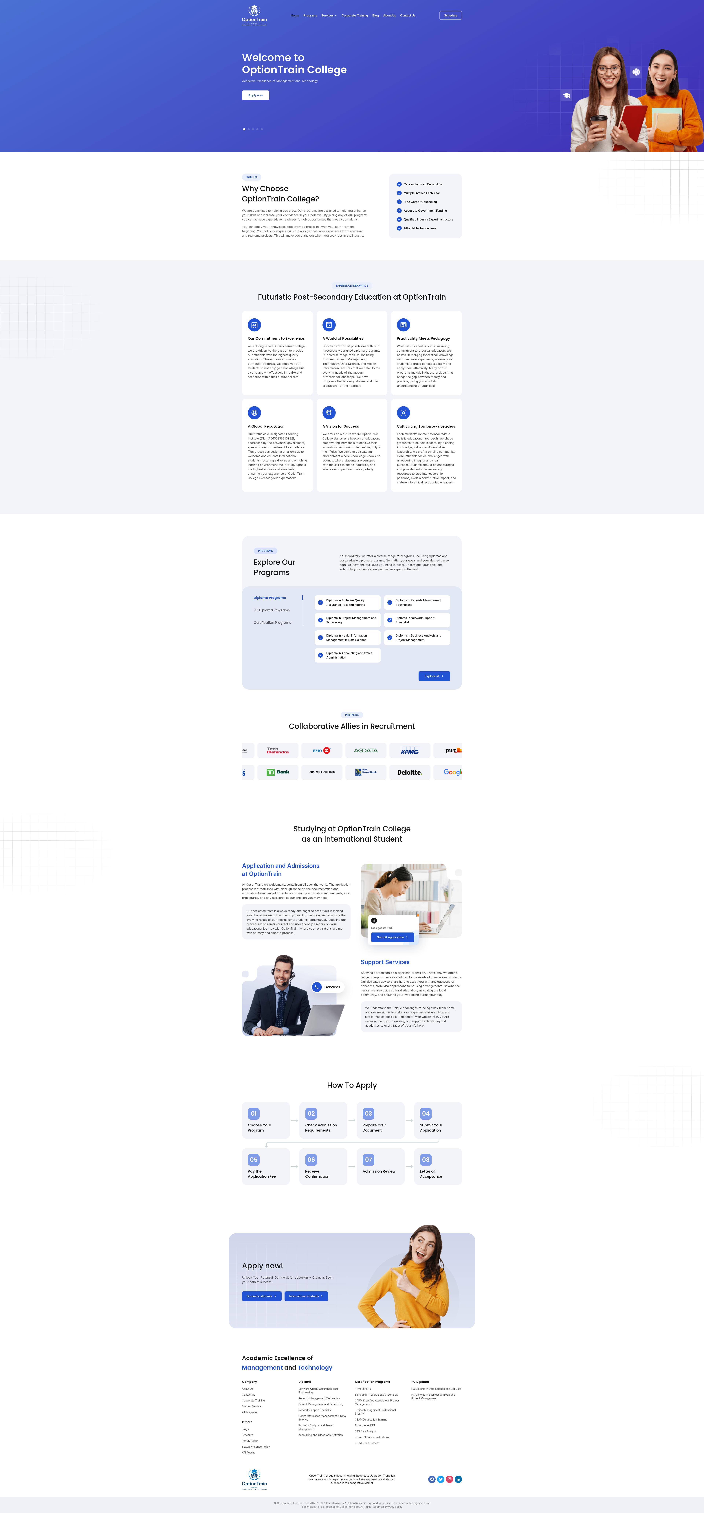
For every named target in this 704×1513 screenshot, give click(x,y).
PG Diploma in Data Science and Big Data (436, 1388)
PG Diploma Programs (272, 610)
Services (327, 15)
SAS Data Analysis (366, 1431)
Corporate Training (355, 15)
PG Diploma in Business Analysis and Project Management (433, 1396)
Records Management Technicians (319, 1398)
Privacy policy (393, 1506)
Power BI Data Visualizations (372, 1437)
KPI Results (248, 1452)
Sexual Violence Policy (256, 1446)
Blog (375, 15)
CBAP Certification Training (371, 1419)
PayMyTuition (250, 1440)
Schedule (450, 15)
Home (295, 15)
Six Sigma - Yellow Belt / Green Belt (376, 1394)
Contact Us (407, 15)
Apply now (255, 95)
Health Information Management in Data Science (322, 1417)
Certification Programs (272, 622)
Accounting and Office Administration (320, 1434)
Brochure (247, 1434)
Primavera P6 (363, 1388)
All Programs (249, 1412)
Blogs (245, 1429)
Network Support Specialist (314, 1410)
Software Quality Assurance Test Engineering (318, 1390)
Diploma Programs (270, 597)
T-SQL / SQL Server (367, 1443)
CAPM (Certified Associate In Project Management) (377, 1402)
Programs (310, 15)
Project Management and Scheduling (320, 1404)
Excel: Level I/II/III (365, 1425)
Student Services (252, 1406)
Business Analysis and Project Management (316, 1427)
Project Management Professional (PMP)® (375, 1411)
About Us (389, 15)
